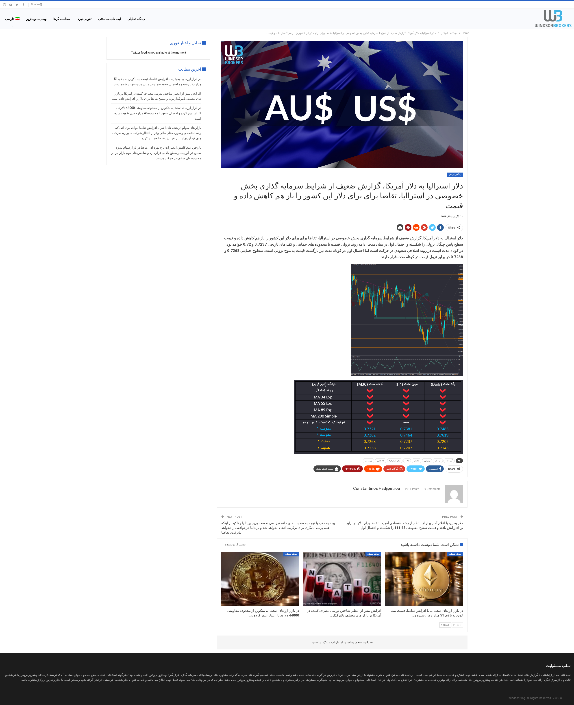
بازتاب (334, 642)
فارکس (380, 460)
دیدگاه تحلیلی (136, 19)
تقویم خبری (84, 19)
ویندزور (368, 460)
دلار (407, 460)
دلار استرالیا (394, 460)
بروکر (438, 460)
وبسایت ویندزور (36, 19)
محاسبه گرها (61, 19)
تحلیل (416, 460)
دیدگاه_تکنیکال (455, 174)
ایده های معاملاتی (109, 19)
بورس (427, 460)
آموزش (449, 460)
